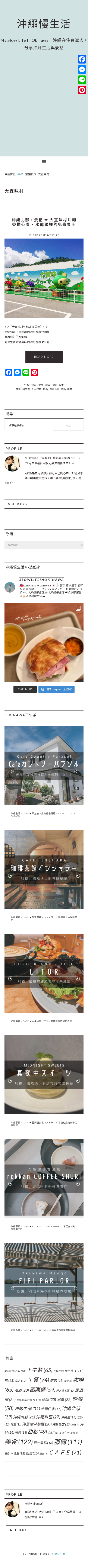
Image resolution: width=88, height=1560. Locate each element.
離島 (8, 1453)
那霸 (68, 1441)
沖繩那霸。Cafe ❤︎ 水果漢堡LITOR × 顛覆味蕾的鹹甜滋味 (41, 1021)
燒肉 (21, 1432)
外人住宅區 (65, 1390)
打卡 (36, 1400)
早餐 (64, 1399)
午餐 (38, 1379)
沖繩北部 (54, 389)
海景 (16, 1424)
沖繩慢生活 (44, 24)
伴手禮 (72, 1371)
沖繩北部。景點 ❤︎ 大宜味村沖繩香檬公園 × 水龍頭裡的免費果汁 (44, 222)
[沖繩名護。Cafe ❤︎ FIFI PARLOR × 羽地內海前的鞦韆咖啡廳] (44, 1321)
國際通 (43, 1389)
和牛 (68, 1380)
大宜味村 (36, 389)
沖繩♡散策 (37, 384)
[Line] (82, 80)
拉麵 (48, 1399)
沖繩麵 (68, 1417)
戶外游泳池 (24, 1400)
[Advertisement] (44, 103)
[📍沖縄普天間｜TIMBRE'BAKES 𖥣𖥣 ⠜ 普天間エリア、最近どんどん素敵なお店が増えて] (44, 642)
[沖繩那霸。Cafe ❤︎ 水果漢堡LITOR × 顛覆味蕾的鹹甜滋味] (44, 1012)
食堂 (19, 1453)
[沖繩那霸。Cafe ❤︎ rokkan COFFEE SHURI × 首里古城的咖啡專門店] (44, 1217)
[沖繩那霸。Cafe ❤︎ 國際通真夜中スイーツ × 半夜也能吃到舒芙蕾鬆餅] (44, 1113)
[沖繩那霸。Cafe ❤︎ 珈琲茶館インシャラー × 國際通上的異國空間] (44, 908)
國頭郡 (26, 389)
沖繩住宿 (51, 1409)
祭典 (74, 1432)
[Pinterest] (82, 90)
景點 (45, 389)
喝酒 (21, 1390)
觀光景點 (43, 1443)
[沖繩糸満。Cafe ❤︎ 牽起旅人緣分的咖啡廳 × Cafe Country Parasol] (44, 804)
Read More (44, 356)
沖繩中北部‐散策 (54, 384)
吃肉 (56, 1380)
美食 (18, 1441)
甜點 (63, 389)
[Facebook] (82, 59)
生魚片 (53, 1432)
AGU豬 (9, 1371)
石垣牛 (64, 1432)
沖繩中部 (27, 1408)
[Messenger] (82, 69)
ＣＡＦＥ (64, 1452)
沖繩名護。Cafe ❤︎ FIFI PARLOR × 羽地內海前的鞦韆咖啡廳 (43, 1330)
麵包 (44, 1453)
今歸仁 (58, 1371)
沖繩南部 (24, 1417)
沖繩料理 (48, 1416)
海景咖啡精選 (37, 1424)
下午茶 (39, 1370)
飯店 (32, 1453)
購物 (69, 389)
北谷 (20, 1380)
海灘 (75, 1424)
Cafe (20, 1371)
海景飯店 (61, 1424)
